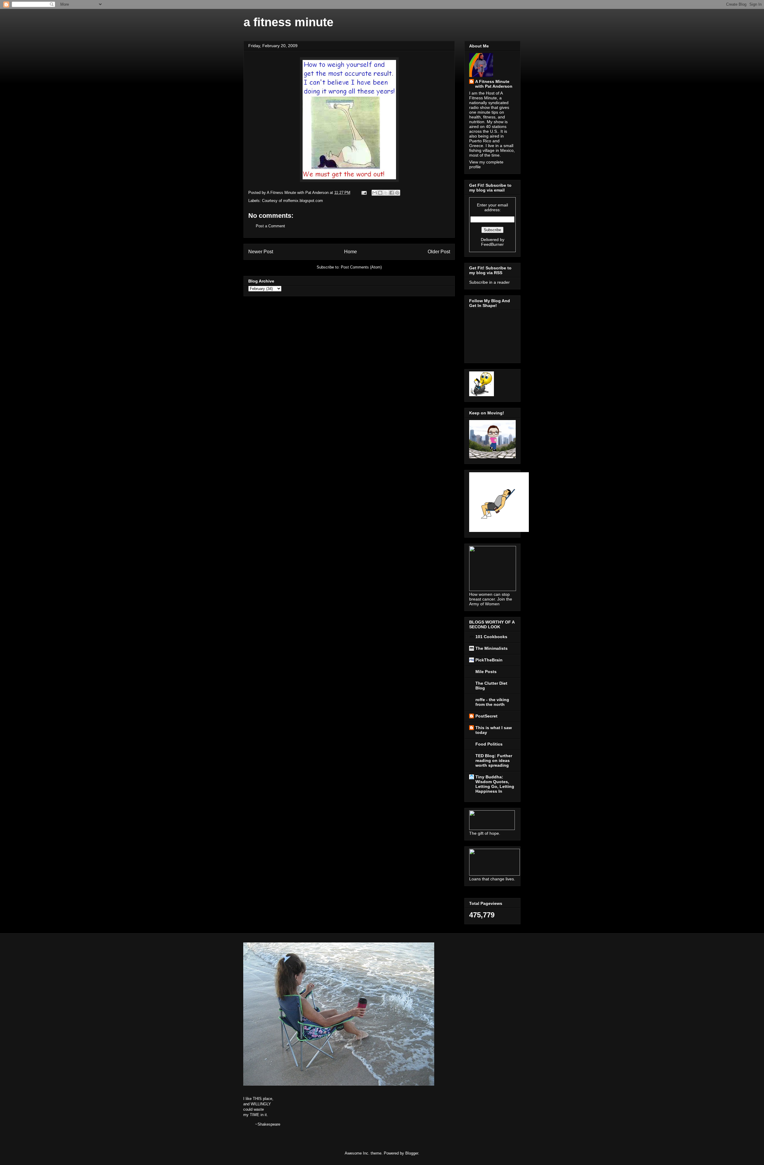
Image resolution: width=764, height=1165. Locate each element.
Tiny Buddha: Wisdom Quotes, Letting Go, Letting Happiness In (494, 784)
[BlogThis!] (380, 193)
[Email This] (375, 193)
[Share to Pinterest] (397, 193)
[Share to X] (386, 193)
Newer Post (260, 251)
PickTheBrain (489, 660)
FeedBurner (492, 244)
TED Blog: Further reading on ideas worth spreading (493, 760)
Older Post (439, 251)
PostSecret (486, 716)
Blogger (411, 1153)
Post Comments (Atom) (361, 267)
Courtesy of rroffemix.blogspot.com (292, 200)
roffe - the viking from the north (492, 702)
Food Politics (489, 744)
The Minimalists (491, 648)
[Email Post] (363, 192)
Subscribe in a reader (489, 282)
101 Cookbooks (491, 636)
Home (350, 251)
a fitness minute (288, 22)
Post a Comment (270, 226)
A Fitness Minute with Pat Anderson (493, 84)
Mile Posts (486, 671)
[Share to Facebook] (392, 193)
